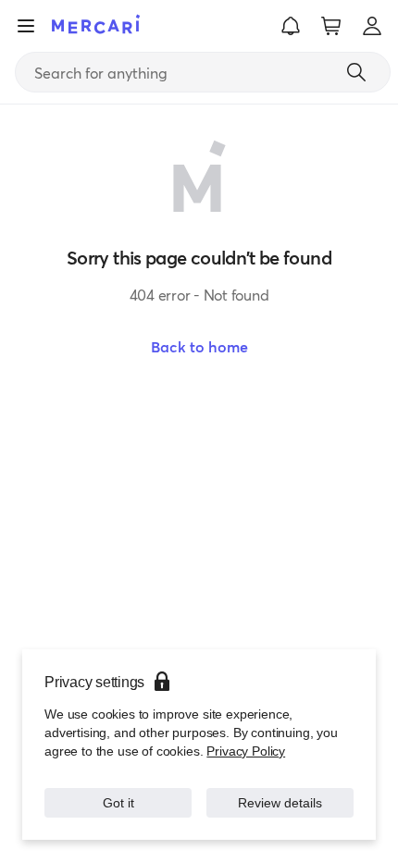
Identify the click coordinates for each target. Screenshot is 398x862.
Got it (118, 802)
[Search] (356, 72)
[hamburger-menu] (25, 25)
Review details (280, 802)
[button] (290, 25)
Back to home (199, 347)
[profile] (372, 25)
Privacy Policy (245, 751)
